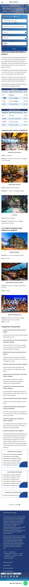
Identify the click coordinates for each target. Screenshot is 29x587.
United (16, 98)
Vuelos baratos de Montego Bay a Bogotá (13, 455)
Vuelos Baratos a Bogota (20, 9)
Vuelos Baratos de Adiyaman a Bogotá (12, 459)
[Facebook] (2, 577)
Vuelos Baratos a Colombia (8, 9)
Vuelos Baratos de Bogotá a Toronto (11, 477)
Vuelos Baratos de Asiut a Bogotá (11, 457)
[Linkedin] (14, 577)
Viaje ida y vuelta (8, 16)
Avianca (16, 101)
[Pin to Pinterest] (17, 505)
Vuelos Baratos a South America (19, 8)
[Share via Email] (19, 505)
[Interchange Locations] (15, 23)
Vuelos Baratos (9, 8)
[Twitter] (5, 577)
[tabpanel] (14, 538)
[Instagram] (8, 577)
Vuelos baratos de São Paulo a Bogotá (12, 463)
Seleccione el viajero (5, 41)
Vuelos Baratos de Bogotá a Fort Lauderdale (13, 486)
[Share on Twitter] (16, 505)
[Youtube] (17, 577)
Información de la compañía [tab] (9, 513)
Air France (11, 95)
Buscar (14, 50)
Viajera (5, 43)
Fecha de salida (5, 29)
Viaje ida (17, 16)
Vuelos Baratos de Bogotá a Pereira (11, 484)
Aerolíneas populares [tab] (8, 568)
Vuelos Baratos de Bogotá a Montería (12, 475)
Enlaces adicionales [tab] (8, 571)
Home (3, 8)
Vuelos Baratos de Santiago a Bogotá (12, 461)
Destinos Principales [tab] (8, 563)
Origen (3, 18)
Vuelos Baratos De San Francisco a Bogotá (13, 465)
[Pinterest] (11, 577)
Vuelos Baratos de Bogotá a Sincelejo (12, 482)
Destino (3, 24)
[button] (25, 583)
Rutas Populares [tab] (7, 565)
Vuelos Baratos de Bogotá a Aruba (11, 479)
